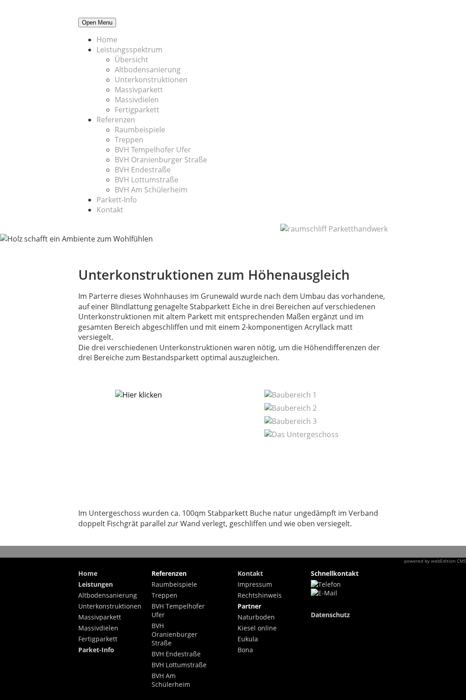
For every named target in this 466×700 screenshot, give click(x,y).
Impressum (255, 584)
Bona (245, 649)
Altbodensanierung (148, 70)
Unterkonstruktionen (151, 80)
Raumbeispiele (140, 130)
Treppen (129, 140)
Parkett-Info (116, 200)
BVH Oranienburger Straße (161, 160)
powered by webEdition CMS (435, 561)
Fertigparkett (137, 110)
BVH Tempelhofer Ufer (153, 150)
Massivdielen (137, 100)
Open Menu (97, 22)
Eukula (248, 639)
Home (106, 40)
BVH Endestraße (143, 170)
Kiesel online (257, 628)
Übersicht (131, 60)
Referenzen (115, 120)
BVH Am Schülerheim (151, 190)
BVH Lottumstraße (146, 180)
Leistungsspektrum (129, 50)
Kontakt (109, 210)
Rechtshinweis (260, 595)
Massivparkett (139, 90)
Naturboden (256, 617)
